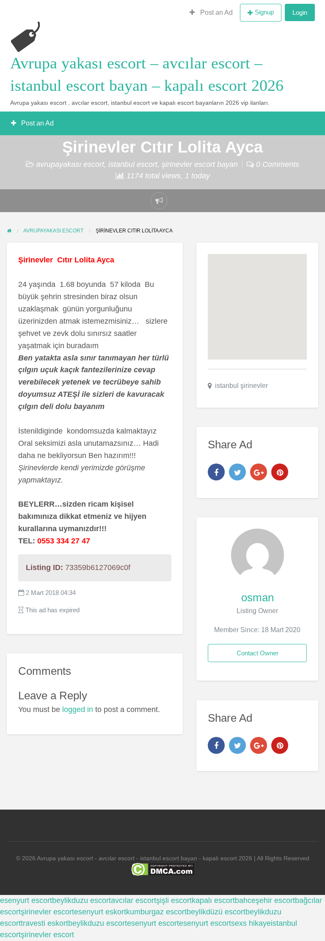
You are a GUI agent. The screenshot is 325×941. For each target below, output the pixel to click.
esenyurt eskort (100, 912)
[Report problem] (159, 200)
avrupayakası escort (70, 164)
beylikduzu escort (81, 900)
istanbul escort (132, 164)
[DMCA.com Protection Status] (162, 869)
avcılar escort (133, 900)
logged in (77, 709)
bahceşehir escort (265, 900)
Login (299, 12)
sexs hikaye (251, 923)
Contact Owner (257, 653)
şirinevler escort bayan (200, 164)
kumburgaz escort (156, 912)
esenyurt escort (26, 900)
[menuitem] (211, 13)
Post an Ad (215, 12)
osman (257, 597)
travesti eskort (44, 923)
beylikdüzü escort (216, 912)
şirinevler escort (47, 912)
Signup (264, 12)
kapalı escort (213, 900)
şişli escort (174, 900)
